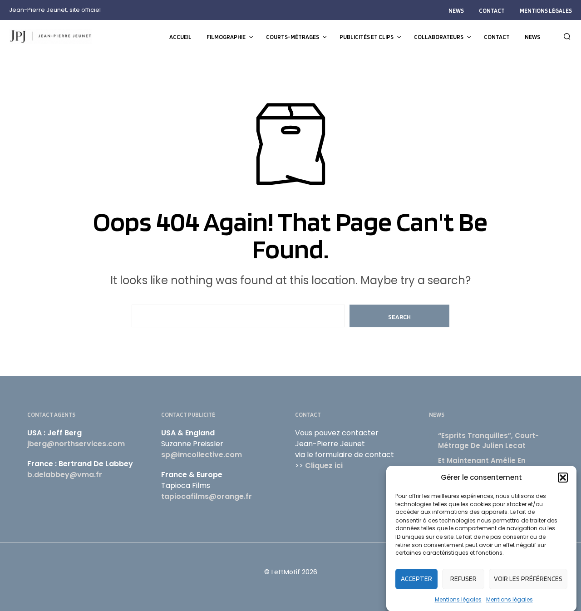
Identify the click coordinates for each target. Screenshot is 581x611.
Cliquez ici (324, 465)
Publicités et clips (367, 37)
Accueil (180, 37)
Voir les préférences (528, 579)
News (456, 10)
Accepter (416, 579)
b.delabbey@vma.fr (64, 474)
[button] (562, 477)
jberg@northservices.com (76, 444)
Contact (492, 10)
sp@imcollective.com (201, 454)
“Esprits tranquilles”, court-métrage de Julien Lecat (488, 441)
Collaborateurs (438, 37)
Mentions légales (458, 599)
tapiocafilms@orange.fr (206, 496)
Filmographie (226, 37)
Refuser (463, 579)
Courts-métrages (292, 37)
